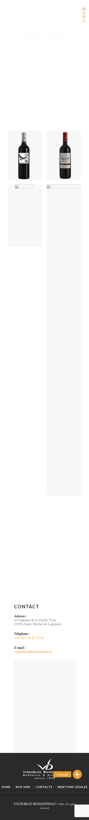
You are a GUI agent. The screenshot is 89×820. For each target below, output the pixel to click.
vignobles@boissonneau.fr (33, 651)
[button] (77, 774)
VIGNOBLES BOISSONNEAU (35, 804)
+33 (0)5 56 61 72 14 (29, 637)
